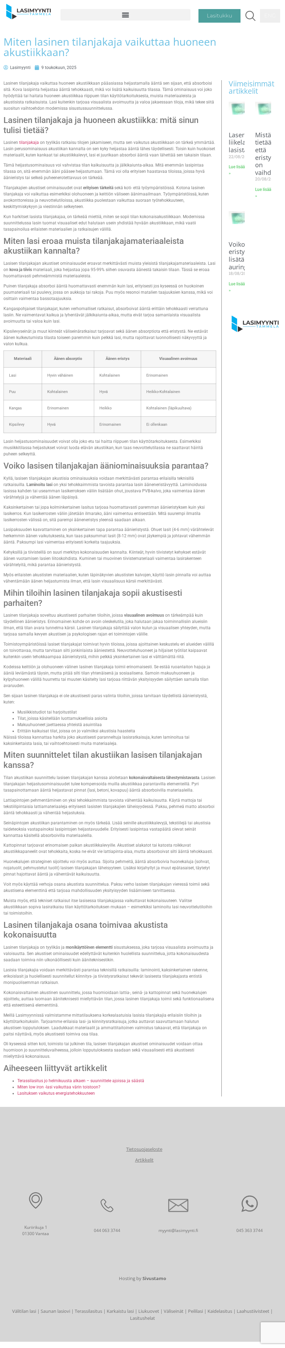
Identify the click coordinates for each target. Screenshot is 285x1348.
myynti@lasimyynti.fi (178, 1230)
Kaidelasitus (219, 1311)
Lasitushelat (142, 1318)
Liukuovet (148, 1311)
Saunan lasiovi (55, 1311)
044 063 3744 (107, 1230)
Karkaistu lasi (120, 1311)
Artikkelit (144, 1160)
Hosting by (142, 1278)
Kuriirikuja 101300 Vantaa (35, 1230)
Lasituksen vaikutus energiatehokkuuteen (56, 1093)
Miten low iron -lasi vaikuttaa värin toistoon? (58, 1087)
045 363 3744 (249, 1230)
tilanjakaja (29, 142)
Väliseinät (174, 1311)
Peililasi (195, 1311)
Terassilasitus (88, 1311)
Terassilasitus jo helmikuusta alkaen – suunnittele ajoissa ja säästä (80, 1080)
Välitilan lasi (24, 1311)
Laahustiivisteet (253, 1311)
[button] (125, 15)
